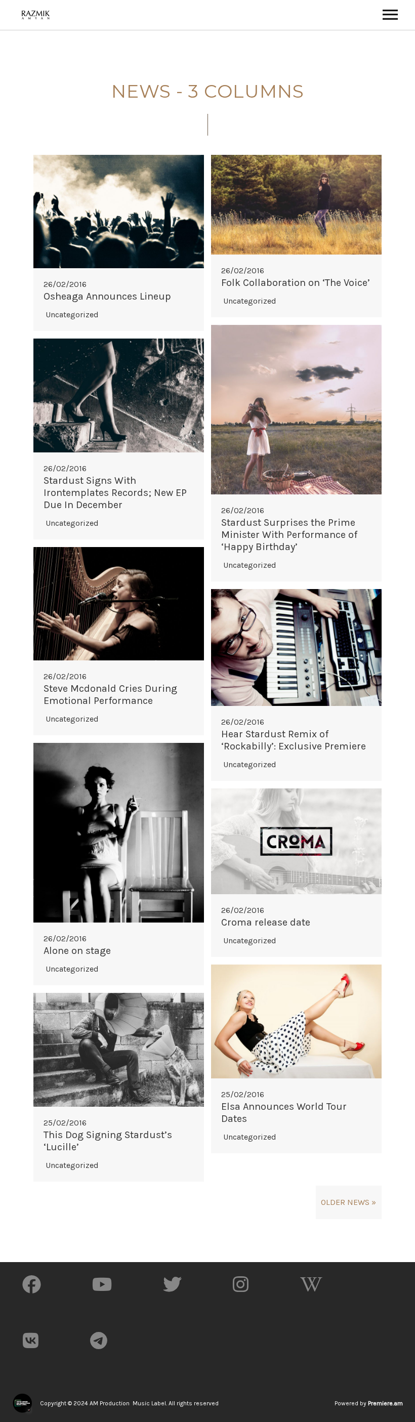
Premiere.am (385, 1403)
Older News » (348, 1202)
